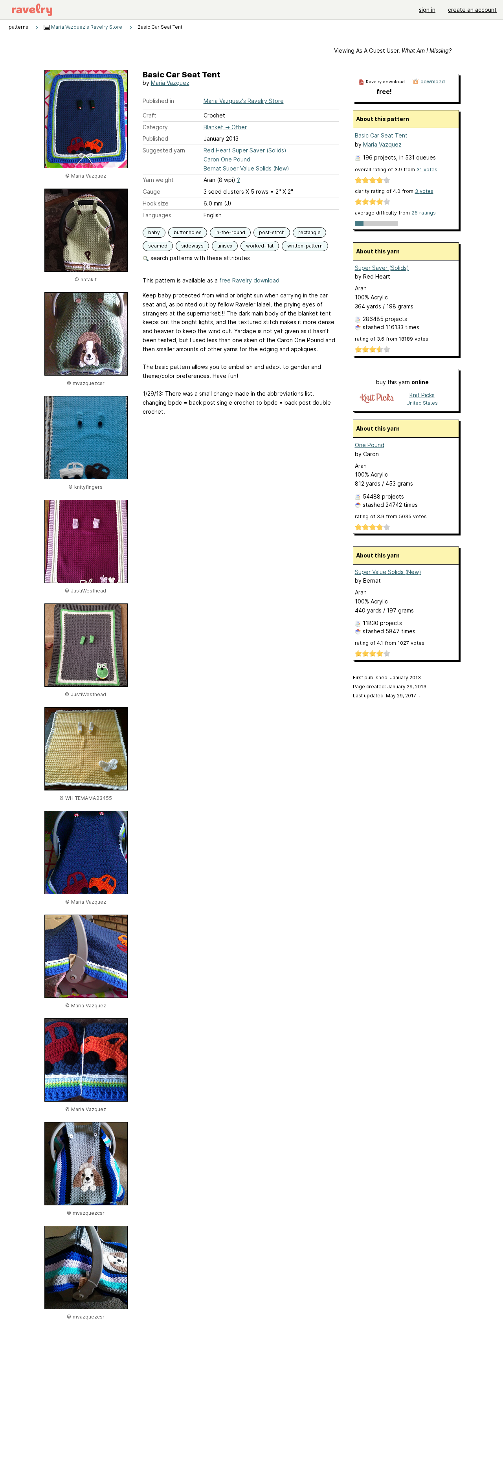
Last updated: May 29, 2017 (387, 696)
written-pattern (305, 246)
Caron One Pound (227, 159)
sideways (192, 246)
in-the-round (230, 232)
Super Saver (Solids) (382, 267)
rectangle (309, 232)
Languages (157, 215)
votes (427, 169)
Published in (158, 100)
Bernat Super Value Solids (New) (246, 168)
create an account (472, 9)
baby (154, 232)
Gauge (151, 191)
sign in (427, 9)
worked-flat (260, 246)
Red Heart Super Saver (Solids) (245, 150)
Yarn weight (158, 179)
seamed (157, 246)
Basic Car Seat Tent (381, 135)
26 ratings (423, 213)
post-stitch (272, 232)
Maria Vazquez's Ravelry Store (86, 27)
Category (155, 127)
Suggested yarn (164, 150)
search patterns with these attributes (199, 258)
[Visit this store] (376, 398)
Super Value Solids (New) (388, 571)
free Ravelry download (249, 280)
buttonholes (188, 232)
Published (155, 138)
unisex (224, 246)
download (432, 81)
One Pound (369, 445)
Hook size (156, 203)
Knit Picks (422, 395)
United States (422, 403)
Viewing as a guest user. (393, 50)
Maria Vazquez (170, 82)
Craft (149, 115)
